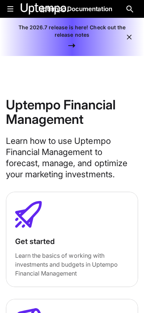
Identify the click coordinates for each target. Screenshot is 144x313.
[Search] (130, 8)
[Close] (129, 37)
